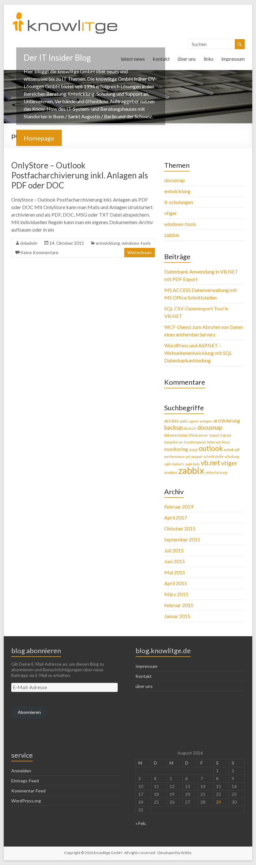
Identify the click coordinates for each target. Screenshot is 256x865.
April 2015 (175, 583)
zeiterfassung (216, 472)
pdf (237, 450)
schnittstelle (214, 456)
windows (170, 472)
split (167, 464)
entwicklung (108, 243)
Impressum (146, 666)
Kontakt (143, 676)
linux (226, 442)
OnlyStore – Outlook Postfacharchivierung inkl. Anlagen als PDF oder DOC (79, 175)
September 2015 (182, 539)
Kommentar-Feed (28, 790)
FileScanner (198, 435)
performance (174, 456)
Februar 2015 (178, 605)
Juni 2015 (174, 561)
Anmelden (21, 770)
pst (188, 456)
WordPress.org (26, 800)
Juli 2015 (174, 550)
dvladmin (28, 243)
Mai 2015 (174, 572)
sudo (188, 464)
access (171, 420)
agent (194, 421)
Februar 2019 (178, 506)
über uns (187, 59)
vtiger (170, 213)
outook (229, 450)
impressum (233, 59)
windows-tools (136, 243)
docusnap (174, 180)
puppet (197, 456)
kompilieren (173, 442)
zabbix (171, 235)
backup (173, 427)
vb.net (210, 462)
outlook (211, 448)
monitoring (176, 449)
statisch (178, 464)
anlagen (206, 421)
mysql (193, 450)
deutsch (190, 428)
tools (196, 464)
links (209, 59)
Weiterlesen (139, 252)
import (214, 435)
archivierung (227, 420)
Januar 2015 (177, 616)
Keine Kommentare (39, 252)
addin (184, 421)
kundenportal (195, 442)
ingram (225, 435)
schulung (231, 456)
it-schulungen (178, 202)
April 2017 (175, 517)
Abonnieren (29, 712)
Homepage (39, 137)
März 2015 (176, 594)
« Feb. (140, 823)
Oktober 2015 (179, 528)
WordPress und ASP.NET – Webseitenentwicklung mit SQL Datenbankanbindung (198, 352)
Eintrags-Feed (25, 780)
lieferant (214, 442)
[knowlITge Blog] (65, 12)
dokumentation (176, 435)
